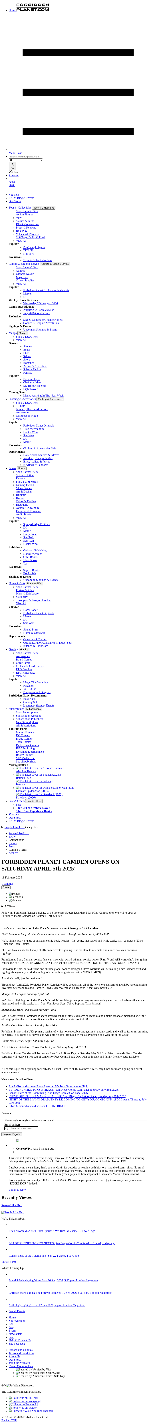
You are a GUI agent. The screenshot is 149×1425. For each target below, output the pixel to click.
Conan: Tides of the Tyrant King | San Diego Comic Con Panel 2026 (48, 1092)
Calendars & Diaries (35, 639)
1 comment (7, 883)
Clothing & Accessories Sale (39, 448)
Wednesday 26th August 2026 (40, 303)
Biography (22, 504)
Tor (25, 563)
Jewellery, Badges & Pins (38, 458)
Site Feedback (17, 1343)
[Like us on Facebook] (23, 1404)
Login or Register (12, 1134)
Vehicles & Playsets (27, 234)
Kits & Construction (27, 224)
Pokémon (28, 685)
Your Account (17, 1320)
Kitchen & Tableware (35, 645)
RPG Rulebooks (25, 672)
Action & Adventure (35, 366)
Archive (13, 852)
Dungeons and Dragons (37, 692)
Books (12, 468)
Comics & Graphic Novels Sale (41, 323)
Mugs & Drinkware (27, 593)
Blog (11, 1327)
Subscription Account (28, 715)
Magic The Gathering (35, 682)
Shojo (26, 359)
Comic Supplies (25, 280)
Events (13, 843)
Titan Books (30, 560)
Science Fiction (32, 369)
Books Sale (29, 573)
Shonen (27, 346)
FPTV (12, 836)
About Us (14, 1356)
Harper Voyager (32, 553)
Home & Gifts (17, 583)
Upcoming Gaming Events (38, 705)
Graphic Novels (25, 273)
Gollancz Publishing (35, 550)
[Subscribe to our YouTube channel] (31, 1410)
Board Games (24, 659)
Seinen (27, 356)
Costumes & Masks (27, 415)
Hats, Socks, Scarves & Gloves (41, 455)
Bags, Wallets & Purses (36, 461)
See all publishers (26, 761)
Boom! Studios (24, 754)
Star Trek (28, 537)
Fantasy (27, 372)
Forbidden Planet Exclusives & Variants (46, 290)
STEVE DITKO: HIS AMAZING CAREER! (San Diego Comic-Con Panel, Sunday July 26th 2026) (67, 1096)
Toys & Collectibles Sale (37, 260)
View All (21, 240)
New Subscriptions (27, 722)
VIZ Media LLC (25, 758)
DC (25, 296)
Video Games (24, 488)
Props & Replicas (26, 227)
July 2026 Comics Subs (36, 313)
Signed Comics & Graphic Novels (43, 319)
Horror (20, 498)
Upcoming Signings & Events (40, 329)
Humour (21, 494)
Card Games (23, 662)
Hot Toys (28, 253)
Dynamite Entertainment (30, 751)
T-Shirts (20, 405)
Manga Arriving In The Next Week (43, 395)
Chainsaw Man (32, 382)
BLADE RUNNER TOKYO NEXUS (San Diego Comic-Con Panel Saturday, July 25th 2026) (64, 1089)
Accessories (23, 412)
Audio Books (23, 514)
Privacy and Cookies (21, 1349)
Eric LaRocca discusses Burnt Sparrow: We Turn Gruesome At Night (48, 1086)
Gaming (13, 649)
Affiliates (10, 906)
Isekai (26, 349)
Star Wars (28, 435)
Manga (13, 333)
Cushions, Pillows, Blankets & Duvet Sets (47, 642)
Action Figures (24, 214)
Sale (18, 804)
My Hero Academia (34, 385)
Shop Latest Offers (27, 211)
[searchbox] (25, 157)
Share (6, 887)
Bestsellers (29, 698)
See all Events (17, 1311)
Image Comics (24, 738)
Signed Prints (31, 629)
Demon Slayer (31, 379)
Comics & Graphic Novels (24, 263)
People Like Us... (15, 827)
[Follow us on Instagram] (25, 1401)
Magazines (22, 277)
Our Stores (15, 201)
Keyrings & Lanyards (35, 464)
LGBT (27, 353)
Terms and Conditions (21, 1353)
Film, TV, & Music (27, 481)
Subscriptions (16, 708)
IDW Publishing (25, 748)
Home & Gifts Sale (34, 632)
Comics (20, 270)
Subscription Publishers (29, 718)
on (33, 807)
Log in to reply (17, 1189)
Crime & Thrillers (26, 501)
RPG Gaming (24, 669)
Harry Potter (30, 534)
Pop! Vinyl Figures (34, 247)
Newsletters (15, 1333)
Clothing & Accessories (22, 399)
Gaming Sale (30, 702)
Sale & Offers (17, 800)
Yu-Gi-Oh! (29, 689)
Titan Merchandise (34, 428)
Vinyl (19, 217)
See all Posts (8, 1261)
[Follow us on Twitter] (23, 1407)
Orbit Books (30, 557)
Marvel (27, 293)
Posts (12, 846)
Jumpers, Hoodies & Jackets (32, 409)
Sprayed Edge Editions (36, 524)
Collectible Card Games (29, 666)
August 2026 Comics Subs (38, 309)
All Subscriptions (26, 725)
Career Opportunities (21, 1366)
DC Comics (23, 735)
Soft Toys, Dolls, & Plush (30, 237)
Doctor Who (30, 432)
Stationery (22, 596)
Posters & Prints (25, 590)
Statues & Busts (25, 221)
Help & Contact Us (20, 1340)
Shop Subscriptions (27, 712)
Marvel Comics (25, 732)
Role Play (21, 230)
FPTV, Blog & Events (21, 197)
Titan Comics (23, 741)
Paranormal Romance (28, 511)
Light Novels (30, 389)
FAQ (12, 1324)
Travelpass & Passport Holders (33, 600)
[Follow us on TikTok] (23, 1397)
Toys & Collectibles (20, 207)
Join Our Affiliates (19, 1362)
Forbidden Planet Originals (38, 425)
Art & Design (24, 491)
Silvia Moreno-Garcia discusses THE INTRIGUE (37, 1106)
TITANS (28, 250)
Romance (28, 362)
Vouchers (14, 194)
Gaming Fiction (25, 485)
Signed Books (31, 570)
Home (12, 1317)
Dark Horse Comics (27, 745)
